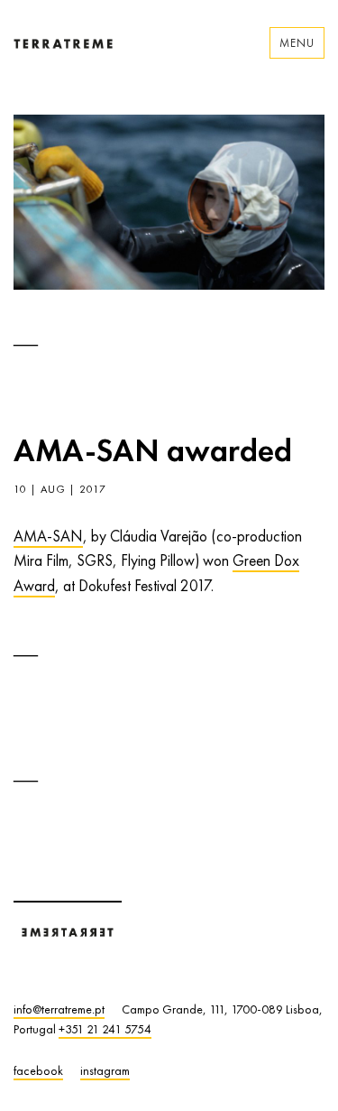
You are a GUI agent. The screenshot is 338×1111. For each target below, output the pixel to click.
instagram (105, 1070)
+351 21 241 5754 (105, 1029)
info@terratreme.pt (59, 1009)
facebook (38, 1070)
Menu (297, 43)
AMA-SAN (48, 536)
